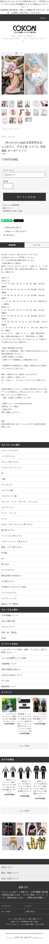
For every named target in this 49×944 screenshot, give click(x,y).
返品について (8, 208)
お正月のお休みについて (11, 675)
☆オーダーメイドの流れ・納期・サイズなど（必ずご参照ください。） (24, 650)
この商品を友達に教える (12, 227)
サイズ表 (5, 681)
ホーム (5, 129)
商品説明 (12, 245)
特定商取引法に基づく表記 (12, 211)
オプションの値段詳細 (11, 205)
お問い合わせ (30, 911)
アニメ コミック (14, 129)
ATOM (42, 924)
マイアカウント (6, 906)
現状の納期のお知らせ (10, 669)
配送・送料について (35, 919)
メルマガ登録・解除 (27, 924)
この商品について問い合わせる (14, 231)
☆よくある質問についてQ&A (13, 658)
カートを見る (5, 911)
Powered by (11, 938)
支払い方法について (20, 919)
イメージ (36, 245)
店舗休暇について (9, 664)
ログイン (29, 906)
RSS (37, 924)
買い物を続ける (9, 235)
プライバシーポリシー (12, 924)
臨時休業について (9, 686)
